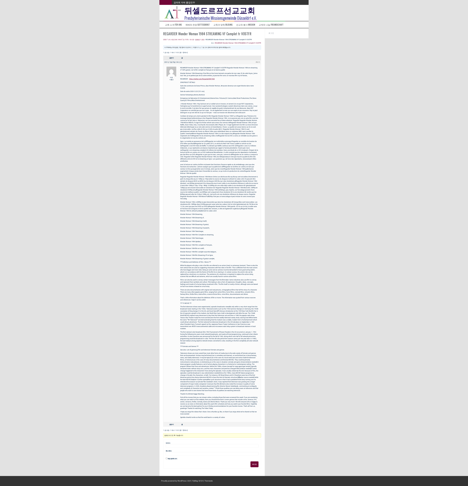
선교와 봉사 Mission (245, 24)
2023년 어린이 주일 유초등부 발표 (190, 2)
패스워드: (169, 451)
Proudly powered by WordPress (174, 481)
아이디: (168, 443)
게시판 (192, 39)
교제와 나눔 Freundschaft (271, 24)
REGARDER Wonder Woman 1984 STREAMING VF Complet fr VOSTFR (238, 43)
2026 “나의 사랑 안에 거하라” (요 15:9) (175, 39)
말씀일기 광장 (199, 39)
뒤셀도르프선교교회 (220, 9)
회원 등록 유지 (172, 459)
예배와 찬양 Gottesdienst (197, 24)
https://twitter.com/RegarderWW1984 (202, 79)
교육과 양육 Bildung (223, 24)
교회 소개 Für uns (173, 24)
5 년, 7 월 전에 (202, 47)
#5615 (258, 62)
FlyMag (195, 481)
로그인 (254, 464)
